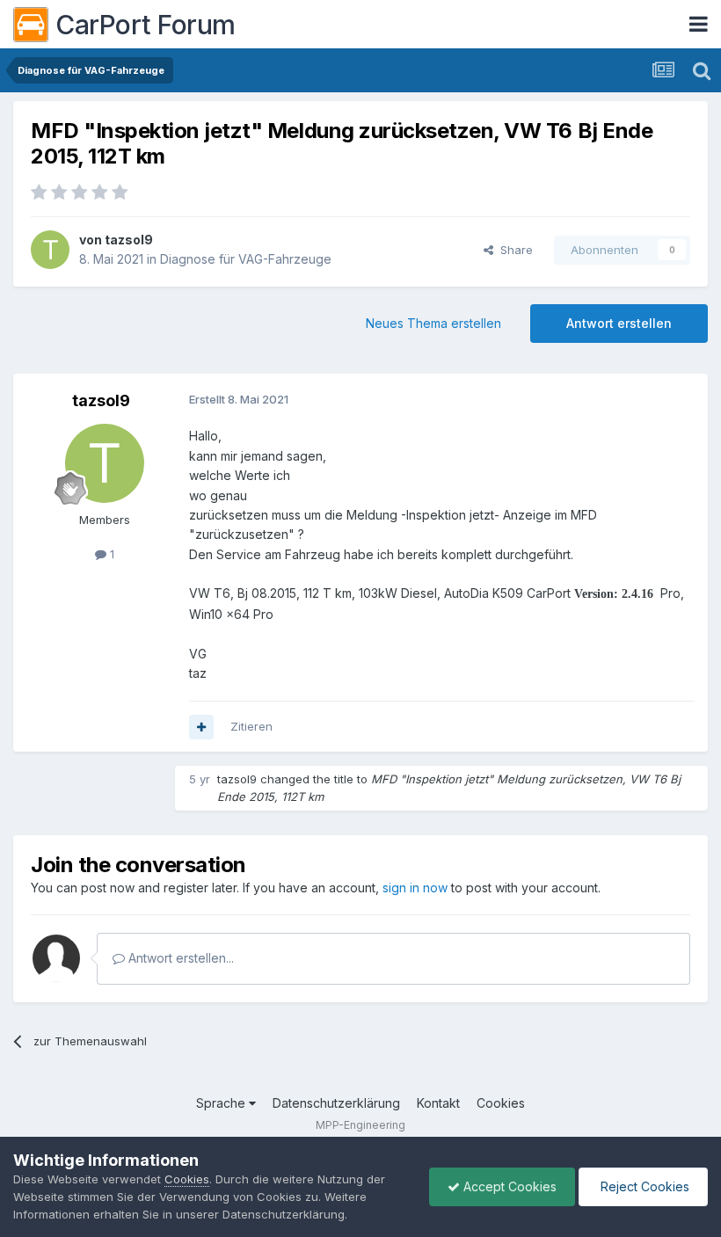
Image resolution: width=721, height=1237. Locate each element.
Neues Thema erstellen (433, 323)
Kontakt (438, 1102)
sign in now (415, 887)
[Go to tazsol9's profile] (50, 249)
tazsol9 (129, 239)
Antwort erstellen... (179, 957)
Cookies (501, 1102)
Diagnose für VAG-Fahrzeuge (245, 258)
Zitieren (251, 726)
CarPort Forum (145, 24)
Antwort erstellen (619, 323)
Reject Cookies (643, 1186)
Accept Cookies (508, 1186)
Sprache (222, 1102)
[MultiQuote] (201, 727)
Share (513, 250)
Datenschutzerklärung (336, 1102)
